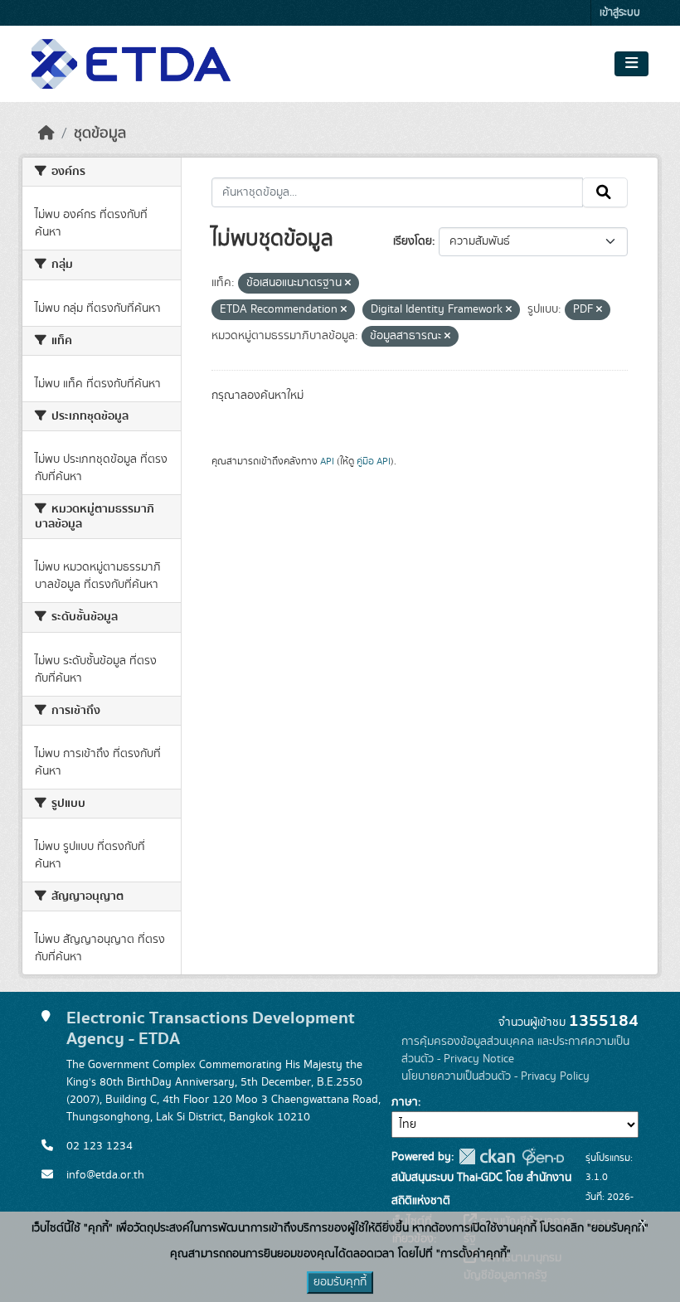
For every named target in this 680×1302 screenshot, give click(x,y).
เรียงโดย (412, 241)
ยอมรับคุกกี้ (340, 1282)
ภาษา (404, 1102)
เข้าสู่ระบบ (620, 13)
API (327, 461)
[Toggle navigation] (631, 63)
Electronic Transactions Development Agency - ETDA (210, 1028)
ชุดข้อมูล (100, 133)
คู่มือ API (374, 461)
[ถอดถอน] (348, 283)
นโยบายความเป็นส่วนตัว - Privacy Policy (495, 1076)
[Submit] (605, 192)
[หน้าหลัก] (46, 133)
